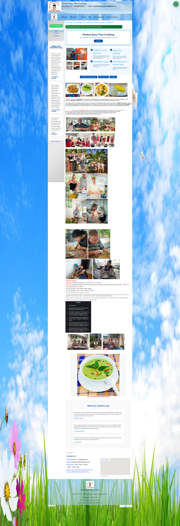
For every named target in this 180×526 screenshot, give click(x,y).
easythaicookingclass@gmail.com (103, 295)
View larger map (104, 476)
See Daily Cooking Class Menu (88, 77)
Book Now (98, 41)
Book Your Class (103, 77)
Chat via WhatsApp (56, 26)
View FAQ (113, 77)
